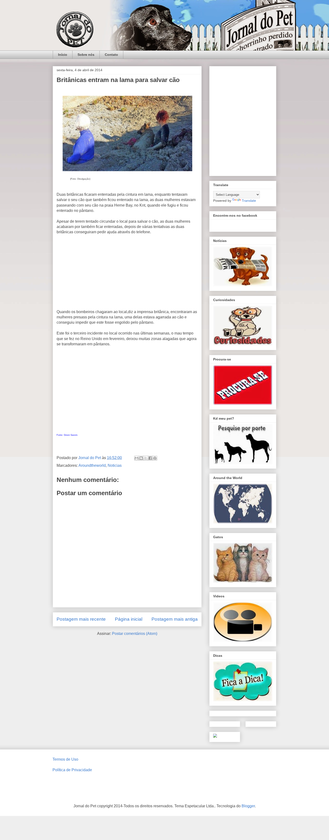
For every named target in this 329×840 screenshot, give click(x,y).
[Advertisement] (127, 274)
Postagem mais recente (81, 619)
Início (62, 55)
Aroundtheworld (92, 465)
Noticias (115, 465)
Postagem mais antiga (174, 619)
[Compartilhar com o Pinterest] (154, 458)
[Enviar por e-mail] (136, 458)
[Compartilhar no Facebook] (150, 458)
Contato (111, 55)
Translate (249, 200)
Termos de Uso (65, 759)
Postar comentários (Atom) (134, 634)
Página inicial (128, 619)
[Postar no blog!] (141, 458)
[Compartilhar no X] (145, 458)
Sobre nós (86, 55)
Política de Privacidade (72, 770)
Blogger (248, 806)
